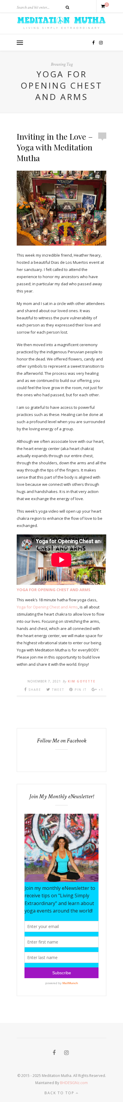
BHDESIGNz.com (74, 1082)
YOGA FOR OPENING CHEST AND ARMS (53, 589)
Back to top (60, 1092)
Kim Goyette (82, 681)
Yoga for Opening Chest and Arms (47, 607)
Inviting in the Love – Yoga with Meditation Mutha (55, 147)
